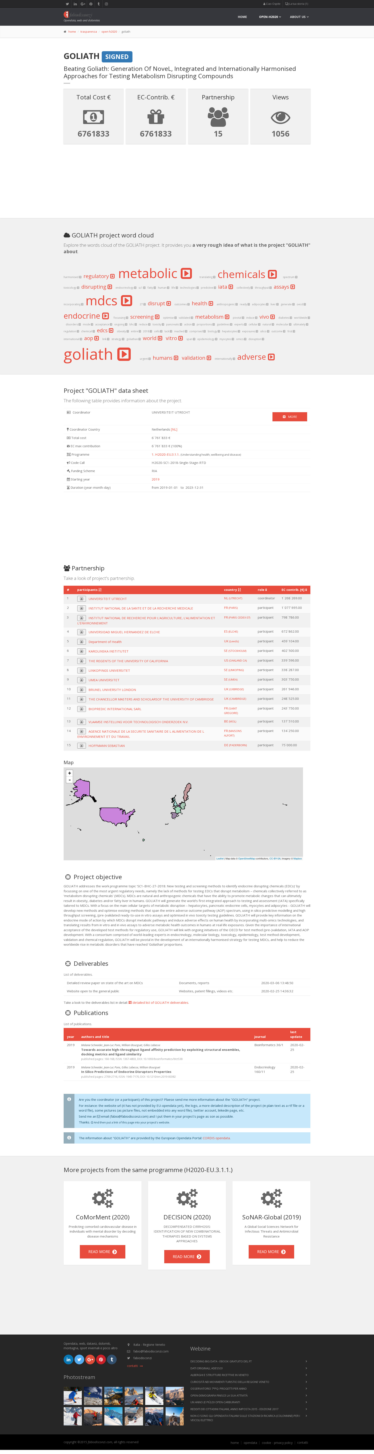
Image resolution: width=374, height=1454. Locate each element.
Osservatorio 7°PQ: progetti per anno (218, 1388)
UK (231, 641)
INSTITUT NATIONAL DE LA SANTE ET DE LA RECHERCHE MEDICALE (141, 608)
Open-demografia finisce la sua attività (219, 1395)
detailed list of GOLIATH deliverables (160, 1002)
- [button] (69, 780)
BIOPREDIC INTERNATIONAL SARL (115, 709)
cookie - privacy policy (277, 1442)
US (235, 660)
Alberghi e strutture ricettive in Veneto (219, 1375)
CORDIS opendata (216, 1138)
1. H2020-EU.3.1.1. (166, 454)
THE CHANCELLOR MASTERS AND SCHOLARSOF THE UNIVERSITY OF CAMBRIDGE (151, 699)
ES (231, 631)
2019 (156, 479)
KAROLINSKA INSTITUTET (109, 651)
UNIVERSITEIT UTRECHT (108, 599)
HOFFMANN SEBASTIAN (107, 745)
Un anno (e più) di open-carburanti (215, 1402)
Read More (100, 1251)
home (242, 17)
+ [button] (69, 773)
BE (230, 721)
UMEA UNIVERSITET (104, 680)
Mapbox (297, 858)
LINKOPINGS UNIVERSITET (109, 670)
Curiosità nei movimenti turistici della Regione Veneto (229, 1382)
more (291, 417)
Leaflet (220, 858)
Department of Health (105, 642)
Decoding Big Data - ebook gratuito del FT (221, 1361)
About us (298, 17)
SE (235, 650)
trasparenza (89, 31)
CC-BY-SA (274, 858)
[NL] (174, 429)
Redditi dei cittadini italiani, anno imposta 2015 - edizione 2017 (234, 1409)
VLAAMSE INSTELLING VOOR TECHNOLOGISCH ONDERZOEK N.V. (138, 722)
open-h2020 (268, 17)
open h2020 (109, 31)
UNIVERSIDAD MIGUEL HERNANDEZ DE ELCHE (124, 632)
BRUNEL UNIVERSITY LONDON (112, 689)
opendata (250, 1442)
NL (233, 598)
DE (235, 745)
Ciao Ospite (272, 4)
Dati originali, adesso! (206, 1368)
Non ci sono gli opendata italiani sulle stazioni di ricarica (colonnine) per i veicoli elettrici (245, 1418)
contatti (302, 1442)
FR (231, 607)
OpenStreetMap (246, 858)
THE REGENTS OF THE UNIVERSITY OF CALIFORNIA (128, 661)
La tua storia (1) (298, 4)
